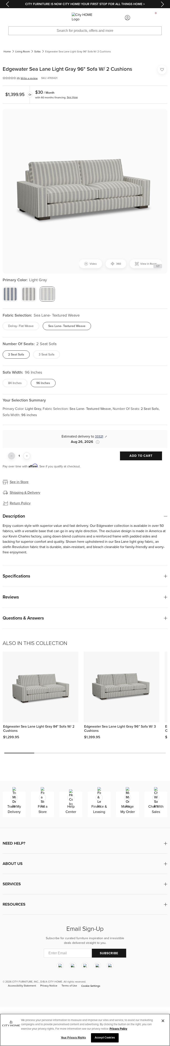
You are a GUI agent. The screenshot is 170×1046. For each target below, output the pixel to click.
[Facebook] (72, 965)
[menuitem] (14, 17)
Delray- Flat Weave (21, 326)
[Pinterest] (97, 965)
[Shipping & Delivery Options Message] (96, 442)
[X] (85, 965)
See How (72, 97)
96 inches (43, 383)
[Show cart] (155, 17)
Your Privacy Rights (73, 1037)
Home (7, 51)
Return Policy (20, 503)
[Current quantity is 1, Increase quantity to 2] (26, 455)
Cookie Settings (90, 985)
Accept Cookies (105, 1037)
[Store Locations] (42, 17)
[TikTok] (110, 965)
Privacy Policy (118, 1029)
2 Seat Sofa (16, 354)
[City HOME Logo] (85, 18)
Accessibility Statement (22, 985)
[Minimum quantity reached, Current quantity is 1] (11, 455)
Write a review (29, 78)
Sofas (37, 51)
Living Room (22, 51)
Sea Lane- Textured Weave (66, 326)
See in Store (19, 482)
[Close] (163, 1021)
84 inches (15, 383)
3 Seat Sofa (46, 354)
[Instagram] (60, 965)
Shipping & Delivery (25, 492)
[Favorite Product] (162, 69)
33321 (99, 436)
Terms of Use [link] (69, 985)
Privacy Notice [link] (48, 985)
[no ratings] (9, 78)
